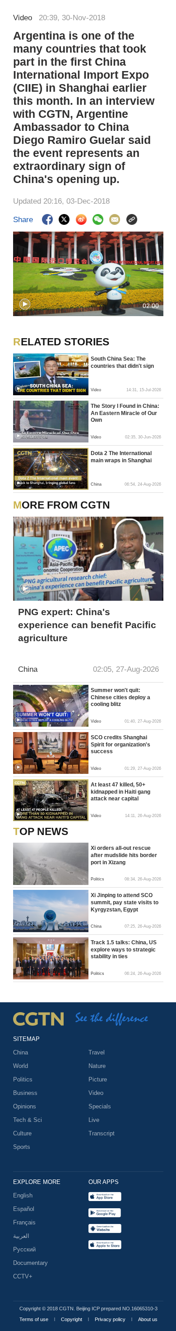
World (20, 1066)
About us (147, 1319)
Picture (97, 1079)
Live (93, 1120)
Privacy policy (111, 1319)
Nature (97, 1066)
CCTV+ (22, 1276)
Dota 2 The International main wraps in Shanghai (121, 457)
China (20, 1052)
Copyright (72, 1319)
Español (23, 1209)
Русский (24, 1249)
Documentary (30, 1263)
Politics (22, 1079)
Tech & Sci (27, 1120)
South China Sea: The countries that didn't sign (122, 362)
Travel (96, 1052)
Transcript (101, 1133)
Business (25, 1093)
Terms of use (34, 1319)
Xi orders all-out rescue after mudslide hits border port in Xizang (124, 855)
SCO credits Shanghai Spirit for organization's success (120, 744)
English (22, 1195)
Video (95, 1093)
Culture (22, 1133)
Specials (99, 1106)
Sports (21, 1146)
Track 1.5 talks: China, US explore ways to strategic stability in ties (124, 949)
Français (24, 1222)
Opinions (24, 1106)
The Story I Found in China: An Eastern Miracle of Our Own (125, 413)
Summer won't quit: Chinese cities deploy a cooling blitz (120, 697)
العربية (21, 1236)
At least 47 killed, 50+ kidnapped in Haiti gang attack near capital (120, 792)
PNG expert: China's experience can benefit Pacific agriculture (87, 625)
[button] (25, 304)
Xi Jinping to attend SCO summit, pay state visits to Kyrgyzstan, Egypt (124, 902)
